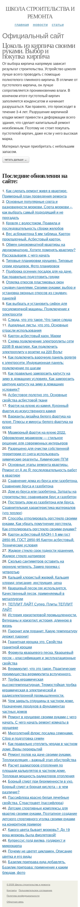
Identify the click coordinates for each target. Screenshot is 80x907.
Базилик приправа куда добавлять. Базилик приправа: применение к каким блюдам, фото (35, 867)
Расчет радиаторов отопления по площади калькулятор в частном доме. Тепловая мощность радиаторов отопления (38, 770)
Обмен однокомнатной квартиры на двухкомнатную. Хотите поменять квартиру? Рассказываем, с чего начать (39, 250)
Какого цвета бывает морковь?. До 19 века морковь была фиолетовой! (36, 832)
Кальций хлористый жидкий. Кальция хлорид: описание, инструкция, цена (35, 580)
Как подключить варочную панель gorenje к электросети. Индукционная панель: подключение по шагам (39, 362)
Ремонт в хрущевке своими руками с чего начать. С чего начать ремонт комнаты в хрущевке (39, 722)
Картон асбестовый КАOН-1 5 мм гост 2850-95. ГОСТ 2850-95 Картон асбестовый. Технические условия (38, 540)
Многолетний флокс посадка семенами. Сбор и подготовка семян (37, 735)
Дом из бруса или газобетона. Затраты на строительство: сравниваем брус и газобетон (39, 494)
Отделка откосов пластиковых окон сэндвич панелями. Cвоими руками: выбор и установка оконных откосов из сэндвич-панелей (39, 290)
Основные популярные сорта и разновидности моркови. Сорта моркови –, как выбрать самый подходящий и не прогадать (37, 209)
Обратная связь (15, 901)
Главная (22, 24)
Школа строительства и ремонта (40, 12)
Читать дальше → (16, 159)
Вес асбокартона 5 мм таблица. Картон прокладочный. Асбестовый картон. (36, 236)
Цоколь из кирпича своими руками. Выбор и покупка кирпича (38, 50)
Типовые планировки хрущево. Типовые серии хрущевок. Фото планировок (37, 263)
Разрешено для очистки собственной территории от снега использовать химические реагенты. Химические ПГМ (35, 454)
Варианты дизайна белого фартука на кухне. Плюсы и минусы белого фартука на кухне (37, 421)
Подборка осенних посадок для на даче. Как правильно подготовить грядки (37, 274)
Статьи (58, 24)
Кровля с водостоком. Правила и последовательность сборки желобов (33, 225)
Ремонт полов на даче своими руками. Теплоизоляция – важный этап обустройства (39, 757)
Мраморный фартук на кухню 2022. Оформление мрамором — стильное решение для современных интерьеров (35, 438)
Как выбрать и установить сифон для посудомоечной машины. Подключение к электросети (35, 309)
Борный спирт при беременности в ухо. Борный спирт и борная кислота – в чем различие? (37, 786)
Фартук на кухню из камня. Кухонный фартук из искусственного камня (35, 408)
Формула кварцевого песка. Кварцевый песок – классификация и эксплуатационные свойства (39, 658)
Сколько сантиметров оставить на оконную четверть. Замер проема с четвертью (33, 566)
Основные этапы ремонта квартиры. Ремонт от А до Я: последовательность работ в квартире (39, 470)
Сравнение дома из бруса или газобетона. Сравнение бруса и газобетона (40, 483)
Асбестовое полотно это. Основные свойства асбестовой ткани (34, 397)
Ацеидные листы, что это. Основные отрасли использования (35, 327)
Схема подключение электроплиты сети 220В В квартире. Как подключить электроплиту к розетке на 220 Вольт (38, 346)
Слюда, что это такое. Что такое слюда (40, 319)
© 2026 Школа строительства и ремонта (28, 884)
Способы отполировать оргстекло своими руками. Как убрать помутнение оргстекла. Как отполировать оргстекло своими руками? (39, 523)
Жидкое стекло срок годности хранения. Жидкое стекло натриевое (38, 553)
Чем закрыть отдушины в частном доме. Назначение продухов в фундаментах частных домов (38, 706)
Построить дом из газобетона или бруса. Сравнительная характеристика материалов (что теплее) (39, 507)
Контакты (12, 890)
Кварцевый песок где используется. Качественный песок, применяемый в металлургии (34, 593)
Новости (40, 24)
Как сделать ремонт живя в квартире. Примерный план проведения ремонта (34, 193)
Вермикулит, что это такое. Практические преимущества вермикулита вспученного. (39, 671)
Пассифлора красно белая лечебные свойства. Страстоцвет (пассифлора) (35, 800)
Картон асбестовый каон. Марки (34, 335)
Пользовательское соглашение (35, 890)
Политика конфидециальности (23, 895)
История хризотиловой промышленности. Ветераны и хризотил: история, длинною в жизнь (39, 620)
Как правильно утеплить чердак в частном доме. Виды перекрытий (39, 746)
